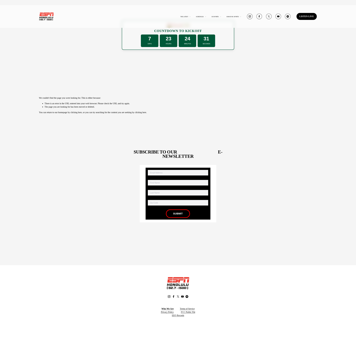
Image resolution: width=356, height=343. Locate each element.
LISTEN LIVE (306, 16)
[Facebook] (259, 16)
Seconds (206, 44)
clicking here (76, 112)
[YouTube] (278, 16)
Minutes (187, 44)
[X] (269, 16)
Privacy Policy (167, 312)
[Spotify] (288, 16)
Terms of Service (187, 309)
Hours (168, 44)
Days (150, 44)
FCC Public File (188, 312)
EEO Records (178, 315)
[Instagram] (250, 16)
